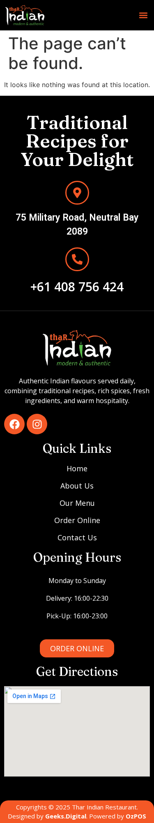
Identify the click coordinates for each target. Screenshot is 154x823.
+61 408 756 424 (77, 286)
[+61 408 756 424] (77, 259)
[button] (143, 15)
